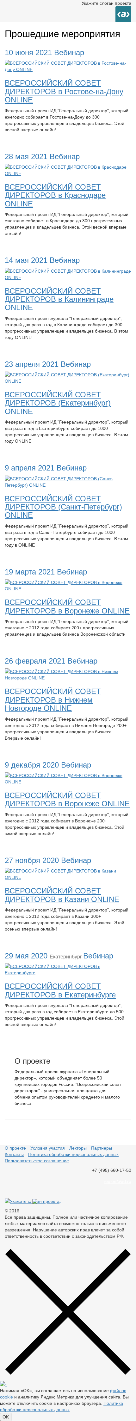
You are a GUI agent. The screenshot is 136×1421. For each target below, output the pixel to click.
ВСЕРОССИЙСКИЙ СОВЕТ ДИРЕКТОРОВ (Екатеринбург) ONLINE (58, 403)
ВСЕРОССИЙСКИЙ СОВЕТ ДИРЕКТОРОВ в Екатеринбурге (60, 990)
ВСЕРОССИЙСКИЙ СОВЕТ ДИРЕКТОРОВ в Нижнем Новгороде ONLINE (53, 699)
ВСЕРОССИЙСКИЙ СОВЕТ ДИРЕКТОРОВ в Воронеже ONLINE (67, 606)
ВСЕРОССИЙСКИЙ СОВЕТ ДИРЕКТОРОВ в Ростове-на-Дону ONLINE (64, 91)
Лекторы (78, 1148)
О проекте (15, 1148)
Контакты (14, 1154)
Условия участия (47, 1148)
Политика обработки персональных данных (73, 1154)
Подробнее (21, 141)
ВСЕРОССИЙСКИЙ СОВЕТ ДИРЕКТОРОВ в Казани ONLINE (62, 894)
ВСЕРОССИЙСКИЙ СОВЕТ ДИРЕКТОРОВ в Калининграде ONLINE (59, 299)
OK (6, 1416)
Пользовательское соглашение (37, 1160)
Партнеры (101, 1148)
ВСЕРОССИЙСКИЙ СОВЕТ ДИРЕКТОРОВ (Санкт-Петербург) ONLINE (63, 507)
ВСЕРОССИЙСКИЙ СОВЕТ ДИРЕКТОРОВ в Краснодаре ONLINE (55, 195)
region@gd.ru (117, 1181)
